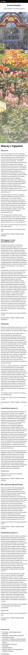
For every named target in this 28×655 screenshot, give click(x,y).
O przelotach (5, 646)
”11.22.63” (3, 601)
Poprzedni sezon (5, 471)
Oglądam (18, 234)
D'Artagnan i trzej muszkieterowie (8, 241)
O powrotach (5, 633)
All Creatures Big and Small (12, 484)
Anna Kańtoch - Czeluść (8, 637)
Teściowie (5, 324)
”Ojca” (9, 604)
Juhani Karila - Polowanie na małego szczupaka (13, 639)
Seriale (22, 234)
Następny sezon (5, 610)
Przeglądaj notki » (5, 654)
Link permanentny (5, 234)
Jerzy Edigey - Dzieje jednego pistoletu (11, 632)
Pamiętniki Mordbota (7, 647)
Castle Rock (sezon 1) (9, 533)
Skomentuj (3, 235)
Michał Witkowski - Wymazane (9, 644)
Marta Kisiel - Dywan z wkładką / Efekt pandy (13, 635)
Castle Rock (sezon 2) (9, 408)
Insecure (4, 150)
